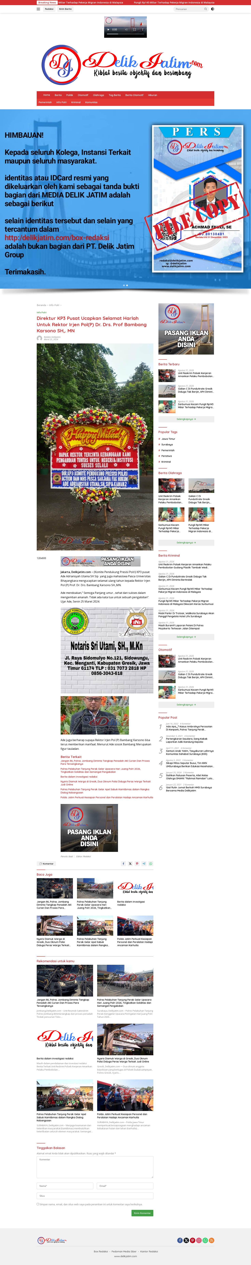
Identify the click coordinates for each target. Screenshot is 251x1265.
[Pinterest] (192, 1241)
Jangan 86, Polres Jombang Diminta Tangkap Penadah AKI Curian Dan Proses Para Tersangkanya (105, 762)
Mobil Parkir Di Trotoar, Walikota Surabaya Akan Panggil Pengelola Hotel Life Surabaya (186, 615)
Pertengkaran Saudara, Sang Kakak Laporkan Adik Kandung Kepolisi (186, 740)
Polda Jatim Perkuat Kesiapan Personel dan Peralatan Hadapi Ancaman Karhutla (107, 797)
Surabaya (167, 444)
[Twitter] (186, 1241)
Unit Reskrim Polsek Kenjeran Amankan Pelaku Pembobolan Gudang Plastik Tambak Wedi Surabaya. (195, 375)
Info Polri (62, 102)
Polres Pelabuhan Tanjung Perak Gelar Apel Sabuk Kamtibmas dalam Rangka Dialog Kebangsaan (105, 791)
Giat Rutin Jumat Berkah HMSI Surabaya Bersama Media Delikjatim (189, 789)
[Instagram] (199, 1241)
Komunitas (91, 102)
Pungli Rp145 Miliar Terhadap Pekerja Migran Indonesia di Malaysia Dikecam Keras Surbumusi (82, 2)
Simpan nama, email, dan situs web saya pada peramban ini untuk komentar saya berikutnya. (91, 1204)
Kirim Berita (65, 9)
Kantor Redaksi (149, 1251)
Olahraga (98, 95)
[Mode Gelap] (212, 9)
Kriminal (76, 102)
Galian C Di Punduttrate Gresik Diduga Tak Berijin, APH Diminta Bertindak (196, 390)
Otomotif (83, 95)
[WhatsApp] (205, 1241)
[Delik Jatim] (122, 64)
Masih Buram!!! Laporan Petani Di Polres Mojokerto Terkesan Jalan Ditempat (181, 627)
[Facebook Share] (123, 863)
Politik (69, 95)
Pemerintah (45, 102)
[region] (125, 204)
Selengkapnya (185, 419)
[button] (205, 9)
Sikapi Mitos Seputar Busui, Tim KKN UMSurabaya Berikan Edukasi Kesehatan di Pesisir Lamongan (189, 765)
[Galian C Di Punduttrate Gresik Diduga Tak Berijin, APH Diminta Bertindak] (167, 391)
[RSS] (211, 1241)
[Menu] (39, 9)
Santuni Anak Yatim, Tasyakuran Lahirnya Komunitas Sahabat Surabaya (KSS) (190, 752)
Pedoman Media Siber (124, 1251)
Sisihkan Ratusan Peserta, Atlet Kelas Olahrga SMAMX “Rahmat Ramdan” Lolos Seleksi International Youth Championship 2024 (189, 777)
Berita (58, 95)
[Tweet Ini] (130, 863)
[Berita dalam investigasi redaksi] (135, 888)
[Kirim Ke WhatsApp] (150, 863)
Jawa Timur (168, 438)
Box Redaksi (101, 1251)
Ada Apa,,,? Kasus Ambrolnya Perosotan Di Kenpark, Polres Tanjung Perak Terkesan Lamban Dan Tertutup (189, 728)
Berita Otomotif (134, 95)
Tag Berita (115, 95)
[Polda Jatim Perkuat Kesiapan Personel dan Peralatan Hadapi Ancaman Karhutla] (135, 926)
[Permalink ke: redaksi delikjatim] (39, 338)
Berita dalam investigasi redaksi (79, 776)
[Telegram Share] (144, 863)
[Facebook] (180, 1241)
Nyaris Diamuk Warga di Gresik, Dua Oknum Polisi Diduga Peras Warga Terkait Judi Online (106, 783)
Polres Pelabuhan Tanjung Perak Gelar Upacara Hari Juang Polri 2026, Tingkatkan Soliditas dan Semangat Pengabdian (101, 770)
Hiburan (152, 95)
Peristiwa (167, 456)
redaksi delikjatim (52, 337)
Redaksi (49, 9)
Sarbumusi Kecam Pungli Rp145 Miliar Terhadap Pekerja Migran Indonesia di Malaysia (196, 406)
